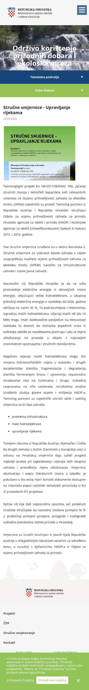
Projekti (9, 613)
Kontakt (9, 642)
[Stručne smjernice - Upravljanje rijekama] (3, 153)
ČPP (6, 623)
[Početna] (30, 12)
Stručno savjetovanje (19, 633)
